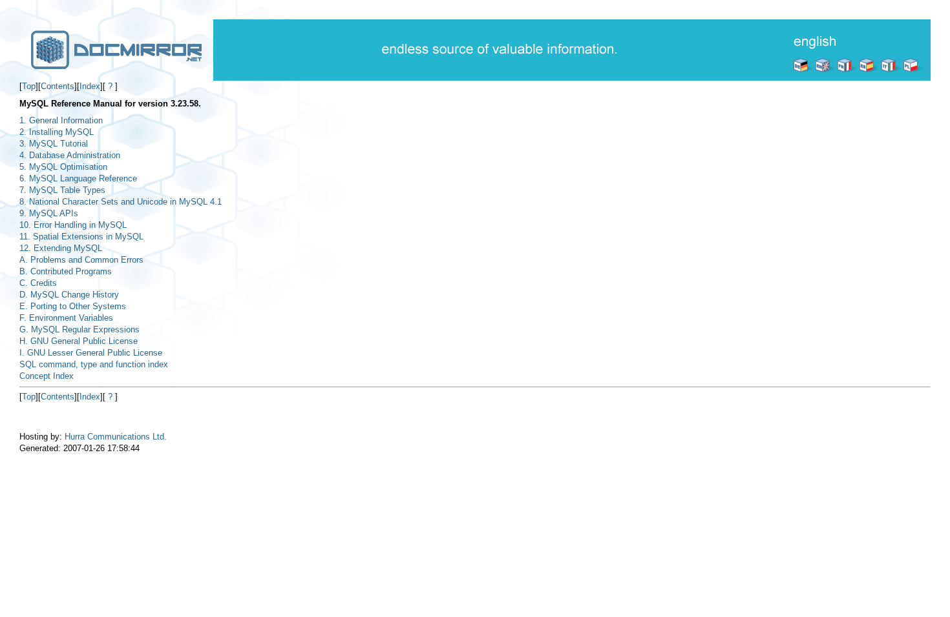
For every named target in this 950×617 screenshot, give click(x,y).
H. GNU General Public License (78, 341)
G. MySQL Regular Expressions (79, 329)
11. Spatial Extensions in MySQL (81, 236)
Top (29, 86)
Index (89, 86)
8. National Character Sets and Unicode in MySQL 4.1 (120, 202)
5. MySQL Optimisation (63, 167)
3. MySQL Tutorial (53, 143)
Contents (57, 86)
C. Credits (38, 283)
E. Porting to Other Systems (72, 306)
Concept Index (46, 376)
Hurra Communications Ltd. (116, 436)
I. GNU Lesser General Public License (90, 353)
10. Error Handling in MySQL (73, 225)
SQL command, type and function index (93, 364)
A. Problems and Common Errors (81, 260)
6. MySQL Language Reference (78, 178)
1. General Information (61, 120)
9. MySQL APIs (48, 213)
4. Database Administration (69, 155)
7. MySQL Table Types (62, 190)
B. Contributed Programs (65, 271)
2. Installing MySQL (56, 132)
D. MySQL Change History (69, 294)
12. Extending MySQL (60, 248)
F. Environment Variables (66, 318)
